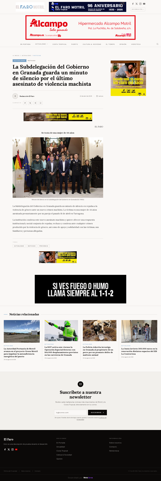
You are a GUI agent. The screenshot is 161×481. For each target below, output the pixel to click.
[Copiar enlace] (40, 103)
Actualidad (40, 44)
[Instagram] (140, 4)
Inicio (16, 55)
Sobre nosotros (115, 443)
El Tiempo (110, 44)
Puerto (74, 44)
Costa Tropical (60, 44)
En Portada (25, 44)
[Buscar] (157, 44)
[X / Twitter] (136, 4)
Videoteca (136, 44)
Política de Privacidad (10, 471)
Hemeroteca (114, 451)
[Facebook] (133, 4)
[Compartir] (35, 103)
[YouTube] (144, 4)
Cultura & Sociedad (92, 44)
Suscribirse (96, 412)
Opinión (123, 44)
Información (137, 9)
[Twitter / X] (30, 103)
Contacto (113, 447)
